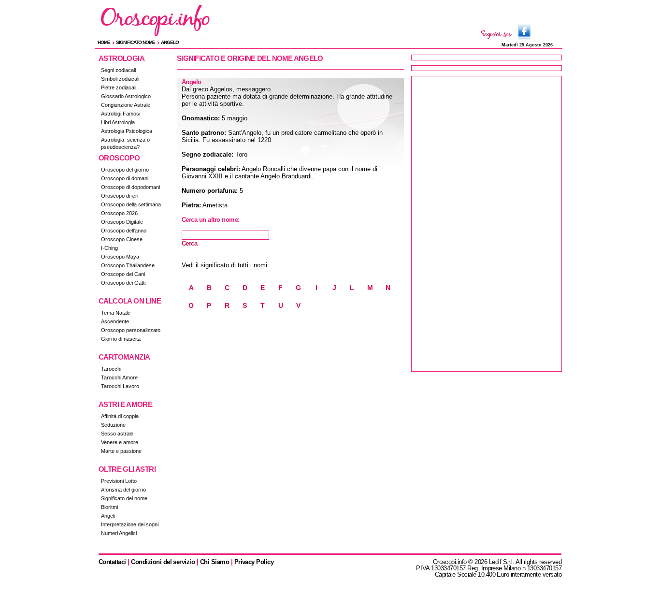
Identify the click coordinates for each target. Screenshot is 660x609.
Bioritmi (109, 507)
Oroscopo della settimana (131, 204)
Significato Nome (135, 42)
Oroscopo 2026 (119, 213)
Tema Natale (115, 313)
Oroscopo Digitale (122, 222)
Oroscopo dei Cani (123, 274)
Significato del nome (124, 498)
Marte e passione (121, 451)
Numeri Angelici (119, 533)
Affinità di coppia (120, 416)
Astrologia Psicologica (126, 131)
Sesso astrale (117, 433)
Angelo (170, 42)
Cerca (189, 243)
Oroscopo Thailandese (128, 265)
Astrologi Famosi (120, 113)
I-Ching (109, 248)
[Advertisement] (486, 224)
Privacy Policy (254, 562)
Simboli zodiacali (120, 79)
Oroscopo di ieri (119, 196)
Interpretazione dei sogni (129, 524)
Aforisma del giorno (123, 490)
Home (104, 42)
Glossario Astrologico (126, 96)
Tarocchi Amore (119, 377)
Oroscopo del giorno (125, 170)
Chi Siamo (214, 562)
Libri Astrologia (118, 122)
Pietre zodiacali (118, 87)
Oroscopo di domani (124, 178)
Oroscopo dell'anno (123, 230)
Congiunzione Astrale (125, 105)
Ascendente (115, 321)
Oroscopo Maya (120, 257)
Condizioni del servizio (163, 562)
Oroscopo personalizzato (130, 330)
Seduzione (113, 425)
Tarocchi (111, 369)
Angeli (108, 516)
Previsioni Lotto (119, 481)
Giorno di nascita (121, 339)
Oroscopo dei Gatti (123, 283)
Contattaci (112, 562)
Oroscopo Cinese (122, 239)
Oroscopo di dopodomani (130, 187)
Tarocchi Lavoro (120, 386)
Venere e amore (119, 442)
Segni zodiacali (118, 70)
